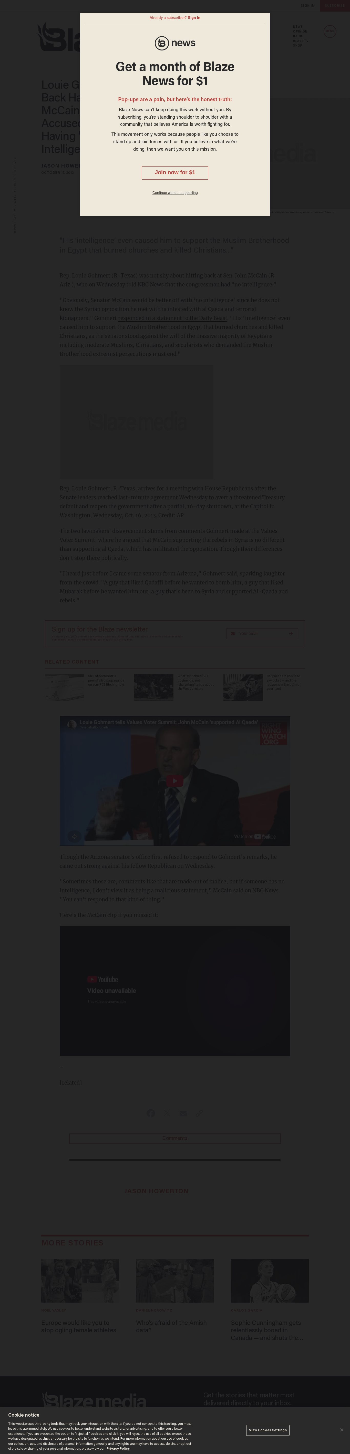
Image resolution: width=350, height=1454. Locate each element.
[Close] (341, 1430)
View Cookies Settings (268, 1430)
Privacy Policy (118, 1448)
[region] (175, 1430)
